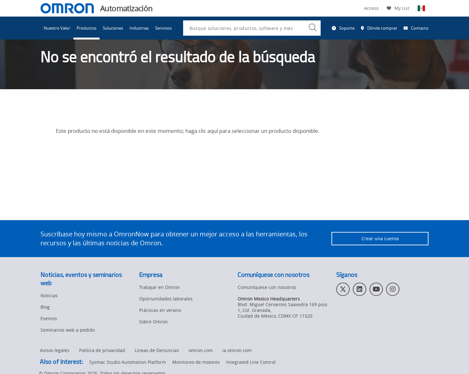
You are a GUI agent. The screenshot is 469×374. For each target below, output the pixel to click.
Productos (86, 28)
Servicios (163, 28)
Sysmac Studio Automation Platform (127, 362)
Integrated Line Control (251, 362)
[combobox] (252, 28)
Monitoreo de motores (196, 362)
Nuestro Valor (57, 28)
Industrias (139, 28)
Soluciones (113, 28)
